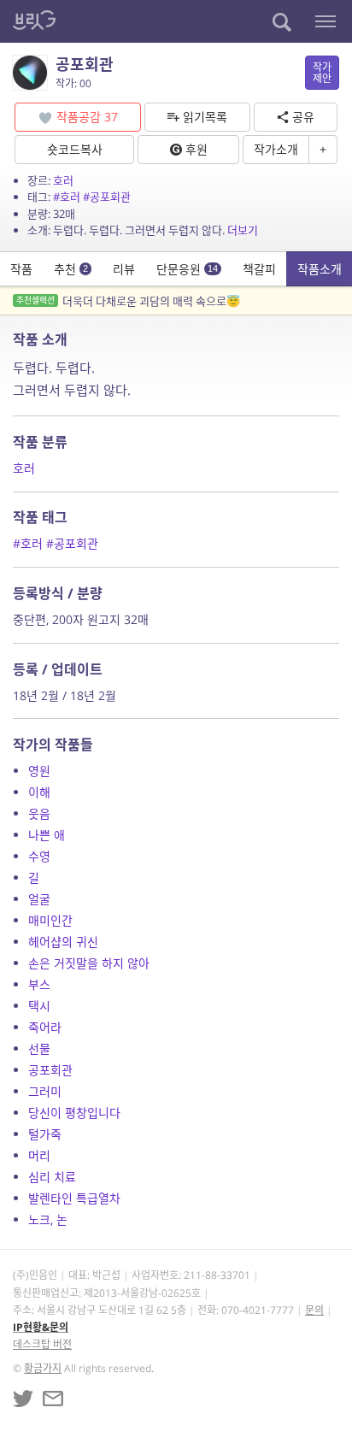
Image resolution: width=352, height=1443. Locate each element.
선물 (39, 1048)
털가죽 (45, 1134)
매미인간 (50, 920)
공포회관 (50, 1070)
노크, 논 (47, 1219)
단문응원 (187, 269)
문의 (314, 1310)
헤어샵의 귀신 (63, 942)
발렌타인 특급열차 (74, 1198)
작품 (21, 269)
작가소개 (276, 149)
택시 (39, 1006)
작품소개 (319, 269)
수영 (39, 856)
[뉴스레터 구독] (53, 1398)
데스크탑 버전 (42, 1344)
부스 (39, 984)
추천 (71, 269)
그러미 (45, 1091)
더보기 (242, 230)
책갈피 (259, 269)
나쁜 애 (46, 835)
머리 (39, 1155)
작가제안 (322, 72)
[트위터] (23, 1398)
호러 (63, 180)
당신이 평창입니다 (74, 1112)
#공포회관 (107, 196)
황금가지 (43, 1368)
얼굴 (39, 899)
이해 (39, 792)
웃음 (39, 813)
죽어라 (45, 1027)
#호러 (66, 196)
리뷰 (124, 269)
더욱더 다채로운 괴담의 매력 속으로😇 (128, 301)
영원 (39, 771)
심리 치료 (52, 1177)
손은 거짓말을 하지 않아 (89, 963)
